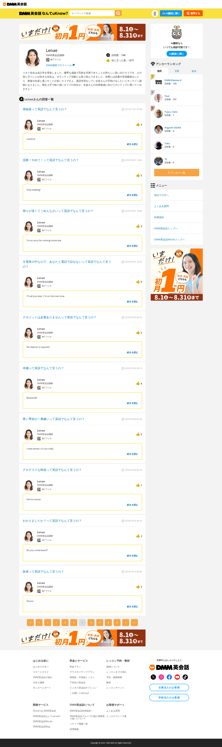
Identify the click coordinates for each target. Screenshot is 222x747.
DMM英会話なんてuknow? (46, 716)
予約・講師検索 (114, 677)
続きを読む (132, 144)
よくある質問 (161, 206)
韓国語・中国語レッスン (82, 677)
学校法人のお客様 (169, 697)
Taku (167, 143)
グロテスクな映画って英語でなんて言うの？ (52, 470)
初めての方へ (161, 195)
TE (166, 159)
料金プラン (75, 666)
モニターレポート (42, 687)
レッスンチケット (115, 687)
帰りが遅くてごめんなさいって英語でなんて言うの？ (58, 211)
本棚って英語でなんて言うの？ (43, 368)
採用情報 (74, 729)
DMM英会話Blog (41, 726)
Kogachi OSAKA (173, 127)
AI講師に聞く (173, 13)
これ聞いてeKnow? (79, 693)
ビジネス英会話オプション (83, 687)
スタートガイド (41, 671)
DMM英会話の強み (42, 677)
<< (30, 622)
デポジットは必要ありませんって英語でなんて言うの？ (59, 317)
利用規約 (159, 217)
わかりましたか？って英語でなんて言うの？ (52, 521)
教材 (108, 682)
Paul (167, 96)
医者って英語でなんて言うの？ (43, 571)
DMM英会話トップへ (165, 228)
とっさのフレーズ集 (116, 716)
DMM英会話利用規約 (80, 710)
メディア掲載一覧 (79, 723)
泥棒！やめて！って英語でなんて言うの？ (51, 160)
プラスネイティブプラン (82, 671)
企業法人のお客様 (169, 687)
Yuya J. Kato (171, 111)
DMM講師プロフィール (59, 65)
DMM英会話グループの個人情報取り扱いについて (87, 717)
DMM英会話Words (42, 721)
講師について (113, 666)
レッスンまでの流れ (116, 671)
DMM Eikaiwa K (173, 80)
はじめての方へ (41, 666)
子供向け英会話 (78, 682)
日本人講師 (38, 682)
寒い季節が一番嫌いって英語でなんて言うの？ (54, 419)
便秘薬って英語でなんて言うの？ (45, 109)
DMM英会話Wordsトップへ (169, 239)
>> (134, 622)
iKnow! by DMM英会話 (44, 710)
